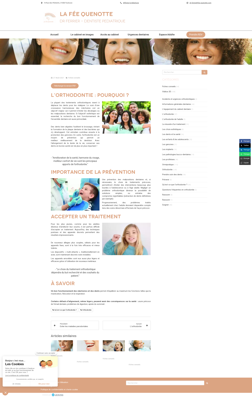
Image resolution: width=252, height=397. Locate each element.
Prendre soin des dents (172, 174)
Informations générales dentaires (176, 104)
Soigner (165, 205)
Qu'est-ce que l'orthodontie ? (174, 184)
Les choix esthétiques (171, 129)
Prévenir (165, 179)
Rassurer (166, 195)
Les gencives (168, 144)
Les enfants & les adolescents (175, 139)
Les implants (167, 149)
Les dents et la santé (171, 134)
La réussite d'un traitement (173, 124)
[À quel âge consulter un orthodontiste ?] (114, 345)
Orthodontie (167, 169)
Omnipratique (168, 164)
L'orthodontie (168, 114)
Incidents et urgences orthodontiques (178, 99)
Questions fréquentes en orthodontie (178, 190)
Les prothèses (168, 159)
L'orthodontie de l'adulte (172, 119)
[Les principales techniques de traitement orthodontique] (140, 345)
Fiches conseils (169, 86)
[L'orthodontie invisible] (62, 345)
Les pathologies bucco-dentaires (176, 154)
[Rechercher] (204, 72)
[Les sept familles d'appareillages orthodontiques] (88, 345)
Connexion (205, 394)
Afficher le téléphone (131, 3)
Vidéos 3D (166, 91)
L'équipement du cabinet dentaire (176, 109)
